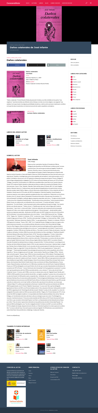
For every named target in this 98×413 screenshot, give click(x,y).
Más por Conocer (54, 372)
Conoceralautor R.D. (55, 379)
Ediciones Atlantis (75, 143)
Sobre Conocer (55, 3)
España (16, 45)
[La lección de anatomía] (10, 334)
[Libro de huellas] (41, 334)
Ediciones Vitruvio (20, 145)
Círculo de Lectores (75, 138)
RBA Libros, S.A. (20, 339)
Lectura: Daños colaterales (36, 113)
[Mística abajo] (41, 348)
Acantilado (49, 353)
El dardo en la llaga (22, 139)
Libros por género (75, 62)
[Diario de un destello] (10, 348)
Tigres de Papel (50, 339)
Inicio (27, 3)
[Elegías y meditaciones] (41, 140)
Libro (19, 45)
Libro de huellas (51, 333)
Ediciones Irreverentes (76, 146)
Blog (46, 3)
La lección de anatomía (23, 333)
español (12, 45)
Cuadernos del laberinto (76, 141)
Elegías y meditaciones (54, 139)
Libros (41, 3)
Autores (34, 3)
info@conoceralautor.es (81, 373)
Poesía (22, 45)
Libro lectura (30, 111)
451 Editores (74, 136)
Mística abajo (50, 347)
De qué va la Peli (54, 377)
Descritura (52, 374)
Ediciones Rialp (20, 353)
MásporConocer (67, 3)
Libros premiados (75, 65)
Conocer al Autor (53, 410)
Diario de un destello (23, 347)
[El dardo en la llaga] (10, 140)
